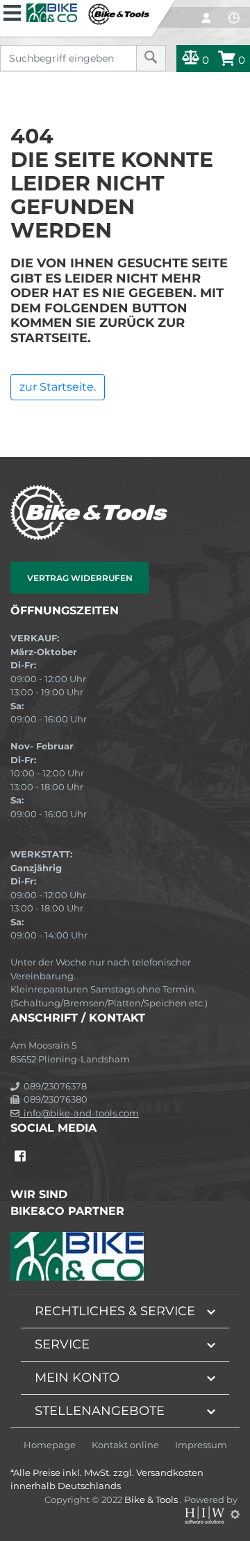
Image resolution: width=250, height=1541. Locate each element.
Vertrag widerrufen (80, 578)
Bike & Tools (152, 1499)
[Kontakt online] (234, 18)
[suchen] (151, 58)
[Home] (87, 12)
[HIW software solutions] (205, 1514)
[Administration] (235, 1514)
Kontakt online (125, 1445)
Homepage (50, 1445)
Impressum (201, 1445)
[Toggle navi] (12, 11)
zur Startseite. (57, 386)
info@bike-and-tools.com (79, 1113)
